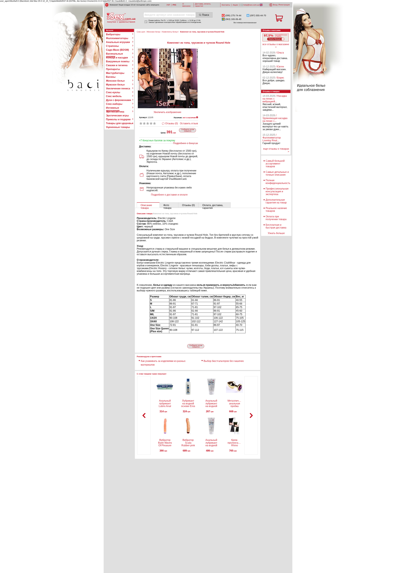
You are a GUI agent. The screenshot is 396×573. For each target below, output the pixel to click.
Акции (235, 5)
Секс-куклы (113, 92)
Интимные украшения (112, 108)
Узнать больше (276, 233)
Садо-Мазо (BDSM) (117, 50)
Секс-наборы (114, 104)
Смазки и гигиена (116, 65)
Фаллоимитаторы (117, 38)
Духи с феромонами (118, 100)
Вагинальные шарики (114, 53)
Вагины (111, 77)
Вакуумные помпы (117, 61)
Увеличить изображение (167, 112)
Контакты (226, 5)
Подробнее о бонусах (185, 143)
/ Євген (280, 66)
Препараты (113, 69)
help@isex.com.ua (251, 5)
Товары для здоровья (119, 123)
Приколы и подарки (118, 119)
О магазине (186, 5)
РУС (174, 5)
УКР (168, 5)
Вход (275, 5)
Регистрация (284, 5)
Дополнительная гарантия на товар (276, 201)
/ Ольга (280, 52)
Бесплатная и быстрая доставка (276, 226)
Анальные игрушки (118, 42)
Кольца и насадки (117, 57)
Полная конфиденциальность (278, 181)
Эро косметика (115, 111)
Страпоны (112, 46)
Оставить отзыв (189, 123)
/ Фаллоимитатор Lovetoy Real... (272, 138)
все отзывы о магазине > (276, 45)
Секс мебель (114, 96)
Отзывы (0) (171, 123)
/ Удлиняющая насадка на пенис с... (275, 118)
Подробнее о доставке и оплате (169, 194)
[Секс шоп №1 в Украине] (121, 18)
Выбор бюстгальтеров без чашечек (224, 361)
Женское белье (115, 80)
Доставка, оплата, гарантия (203, 5)
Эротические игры (117, 115)
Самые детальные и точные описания (277, 173)
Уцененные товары (118, 127)
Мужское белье (115, 84)
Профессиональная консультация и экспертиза (277, 191)
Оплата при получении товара (276, 218)
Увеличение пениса (118, 88)
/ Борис (280, 77)
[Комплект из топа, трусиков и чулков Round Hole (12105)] (139, 50)
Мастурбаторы (115, 73)
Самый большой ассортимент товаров (275, 164)
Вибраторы (113, 34)
